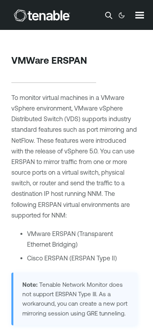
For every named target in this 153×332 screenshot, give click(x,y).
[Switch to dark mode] (121, 15)
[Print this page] (18, 72)
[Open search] (109, 15)
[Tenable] (42, 15)
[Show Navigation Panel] (139, 15)
